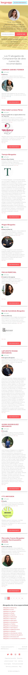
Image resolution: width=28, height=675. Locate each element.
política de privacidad (17, 45)
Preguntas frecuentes (10, 658)
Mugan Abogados (8, 224)
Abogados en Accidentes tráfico (12, 633)
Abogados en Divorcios (10, 607)
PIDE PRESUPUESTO (14, 102)
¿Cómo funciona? (8, 661)
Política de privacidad (17, 663)
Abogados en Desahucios (10, 622)
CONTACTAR (21, 34)
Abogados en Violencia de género (13, 635)
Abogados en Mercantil (10, 620)
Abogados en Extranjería (10, 627)
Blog (20, 666)
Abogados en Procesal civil (11, 636)
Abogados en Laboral (9, 611)
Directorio (19, 658)
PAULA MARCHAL (9, 272)
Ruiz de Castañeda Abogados (13, 311)
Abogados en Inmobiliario (10, 625)
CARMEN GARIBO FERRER (13, 70)
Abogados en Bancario (9, 618)
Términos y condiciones (12, 666)
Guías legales (7, 663)
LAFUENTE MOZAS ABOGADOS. (10, 352)
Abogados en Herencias (10, 616)
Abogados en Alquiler (9, 631)
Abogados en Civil (8, 609)
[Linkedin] (19, 654)
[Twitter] (8, 654)
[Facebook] (11, 654)
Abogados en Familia (9, 615)
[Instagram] (15, 654)
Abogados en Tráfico (9, 624)
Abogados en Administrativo (11, 629)
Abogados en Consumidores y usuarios (14, 638)
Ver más (11, 79)
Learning (20, 661)
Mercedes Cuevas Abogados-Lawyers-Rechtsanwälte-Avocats (13, 540)
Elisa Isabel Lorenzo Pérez (12, 110)
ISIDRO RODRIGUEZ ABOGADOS (10, 425)
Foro (16, 661)
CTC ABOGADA (8, 496)
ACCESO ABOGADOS (20, 2)
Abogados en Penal (8, 613)
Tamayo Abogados (9, 154)
